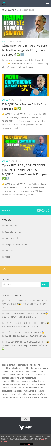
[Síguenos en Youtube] (38, 210)
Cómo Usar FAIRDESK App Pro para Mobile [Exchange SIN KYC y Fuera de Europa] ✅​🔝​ (24, 50)
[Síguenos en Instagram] (47, 210)
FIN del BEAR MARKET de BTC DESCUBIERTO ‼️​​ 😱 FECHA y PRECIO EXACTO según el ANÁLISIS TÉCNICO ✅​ (25, 345)
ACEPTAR (27, 444)
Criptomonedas (11, 225)
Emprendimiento (11, 238)
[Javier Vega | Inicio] (5, 3)
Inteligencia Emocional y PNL (16, 244)
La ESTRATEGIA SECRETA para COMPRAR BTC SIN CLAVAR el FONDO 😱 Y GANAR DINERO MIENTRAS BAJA (24, 304)
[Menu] (47, 3)
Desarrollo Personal (12, 232)
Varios (5, 41)
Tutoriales (8, 250)
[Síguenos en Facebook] (43, 210)
